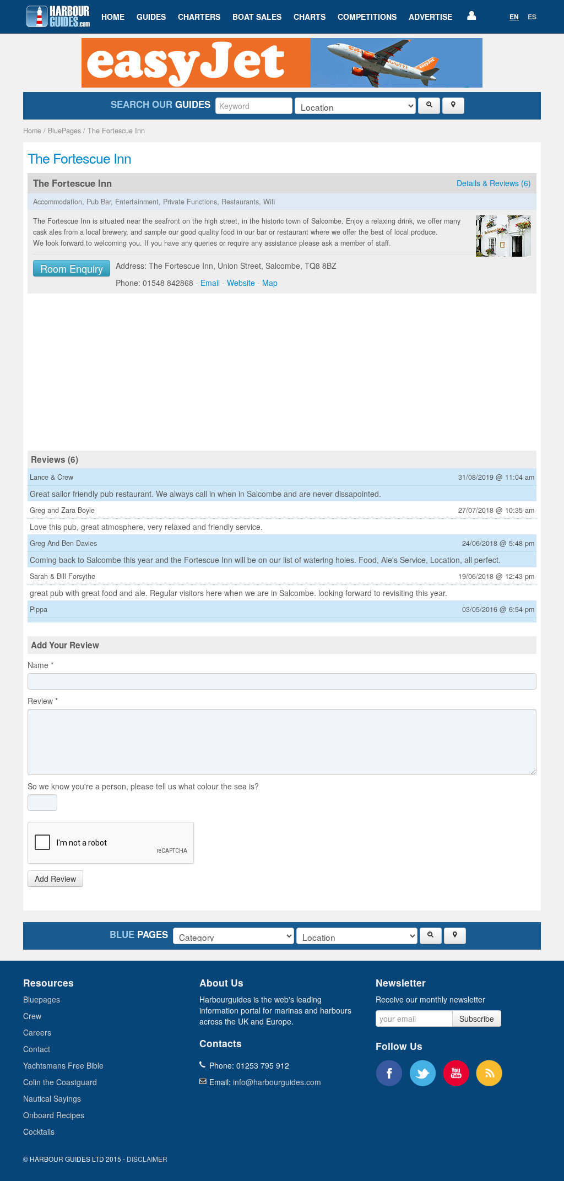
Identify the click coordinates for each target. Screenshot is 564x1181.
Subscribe (476, 1018)
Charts (310, 16)
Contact (36, 1048)
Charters (199, 16)
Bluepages (41, 999)
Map (270, 282)
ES (532, 16)
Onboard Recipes (53, 1114)
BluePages (64, 131)
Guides (151, 16)
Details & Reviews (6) (494, 182)
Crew (32, 1015)
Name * (40, 664)
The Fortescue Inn (116, 131)
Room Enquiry (71, 268)
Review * (43, 700)
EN (514, 16)
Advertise (430, 16)
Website (241, 282)
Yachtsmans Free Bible (63, 1065)
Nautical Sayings (52, 1098)
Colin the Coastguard (60, 1081)
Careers (37, 1032)
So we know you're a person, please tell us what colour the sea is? (143, 786)
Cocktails (39, 1131)
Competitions (367, 16)
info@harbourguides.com (277, 1081)
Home (112, 16)
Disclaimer (147, 1158)
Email (210, 282)
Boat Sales (256, 16)
